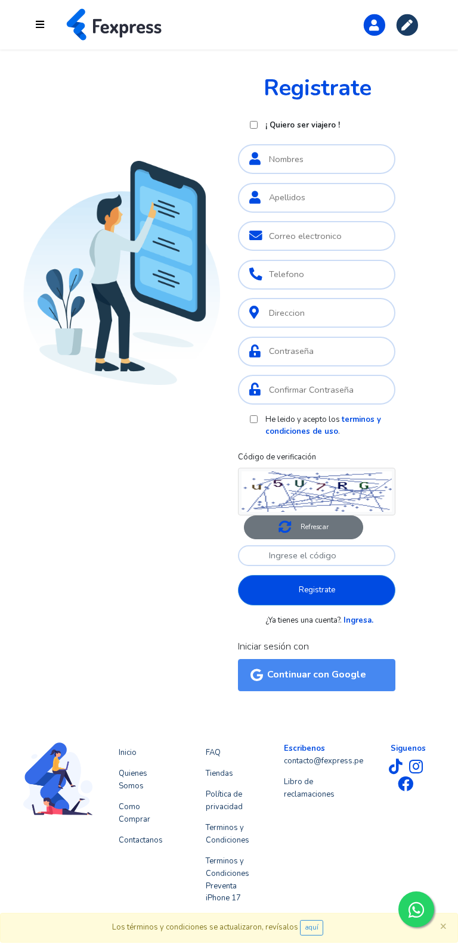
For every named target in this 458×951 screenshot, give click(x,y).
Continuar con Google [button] (316, 674)
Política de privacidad (224, 800)
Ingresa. (358, 620)
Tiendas (219, 773)
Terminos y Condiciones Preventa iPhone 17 (227, 879)
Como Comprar (134, 813)
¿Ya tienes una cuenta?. (319, 620)
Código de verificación (277, 457)
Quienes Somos (133, 779)
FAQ (213, 752)
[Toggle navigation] (40, 24)
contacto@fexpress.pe (323, 761)
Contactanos (141, 840)
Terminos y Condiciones (227, 834)
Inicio (128, 752)
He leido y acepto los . (323, 425)
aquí (311, 927)
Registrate (317, 590)
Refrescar (315, 527)
